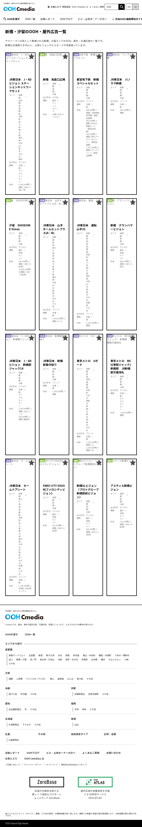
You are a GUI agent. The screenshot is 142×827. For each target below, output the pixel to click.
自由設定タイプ (79, 734)
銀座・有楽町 (105, 655)
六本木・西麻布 (122, 655)
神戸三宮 (13, 694)
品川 (11, 659)
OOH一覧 (30, 19)
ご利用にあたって (12, 765)
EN (129, 6)
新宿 (40, 655)
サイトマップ (52, 765)
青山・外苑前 (89, 655)
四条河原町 (93, 694)
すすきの (27, 725)
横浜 (103, 659)
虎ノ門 (33, 659)
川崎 (126, 659)
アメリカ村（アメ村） (36, 679)
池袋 (60, 659)
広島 (7, 734)
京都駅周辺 (79, 694)
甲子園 (23, 694)
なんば (70, 679)
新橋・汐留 (21, 659)
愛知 (7, 703)
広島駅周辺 (14, 740)
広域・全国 (110, 734)
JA (135, 6)
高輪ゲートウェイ (17, 655)
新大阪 (80, 679)
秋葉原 (84, 659)
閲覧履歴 (66, 7)
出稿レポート (47, 19)
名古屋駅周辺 (15, 709)
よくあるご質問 (97, 7)
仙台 (76, 725)
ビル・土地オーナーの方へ (92, 19)
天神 (76, 709)
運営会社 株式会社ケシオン (72, 765)
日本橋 (94, 659)
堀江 (52, 679)
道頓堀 (60, 679)
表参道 (76, 655)
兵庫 (7, 688)
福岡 (73, 703)
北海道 (8, 719)
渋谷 (60, 655)
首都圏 (8, 649)
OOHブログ (66, 19)
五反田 (32, 655)
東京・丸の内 (71, 659)
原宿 (67, 655)
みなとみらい (114, 659)
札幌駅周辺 (14, 725)
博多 (84, 709)
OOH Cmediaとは (80, 7)
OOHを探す (13, 19)
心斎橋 (19, 679)
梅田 (11, 679)
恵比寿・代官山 (47, 659)
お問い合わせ (113, 753)
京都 (73, 688)
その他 (12, 663)
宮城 (73, 719)
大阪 (7, 673)
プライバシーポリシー (33, 765)
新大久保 (50, 655)
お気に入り (56, 7)
